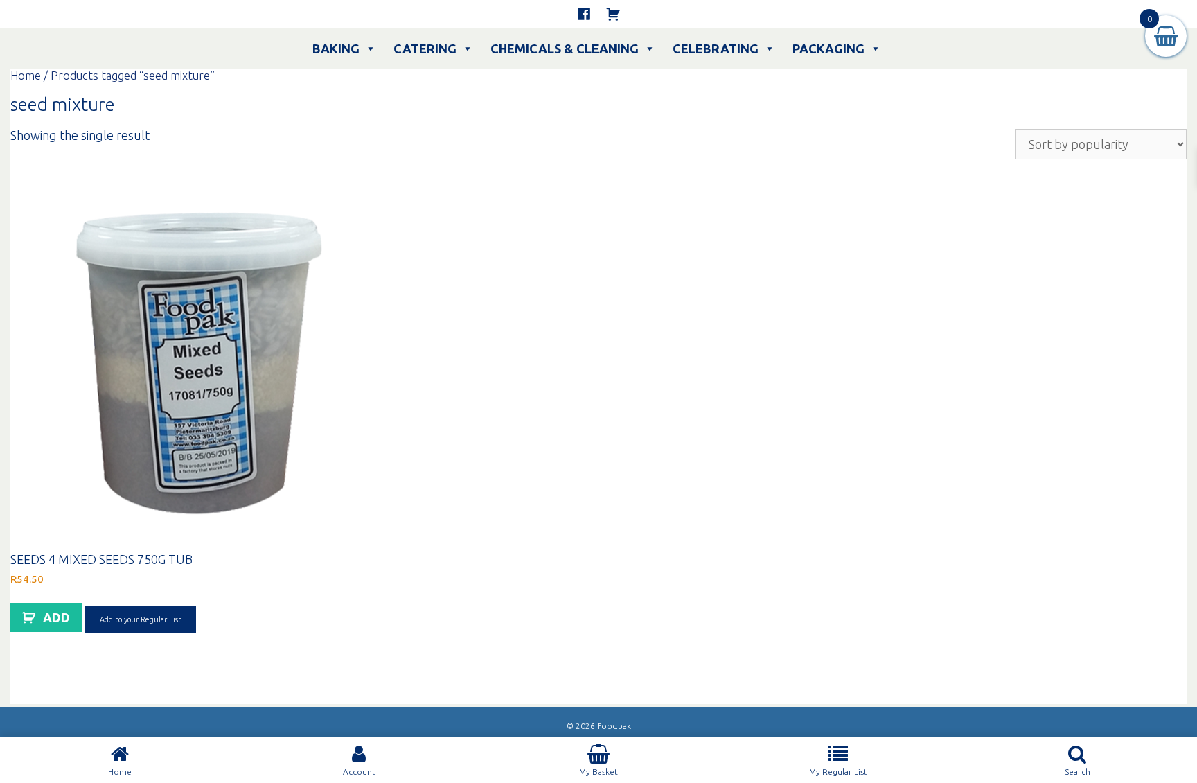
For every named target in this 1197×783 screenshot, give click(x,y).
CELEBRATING (716, 48)
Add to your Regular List (140, 619)
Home (25, 75)
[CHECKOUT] (613, 14)
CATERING (424, 48)
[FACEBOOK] (583, 14)
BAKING (336, 48)
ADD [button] (56, 617)
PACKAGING (828, 48)
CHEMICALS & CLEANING (564, 48)
